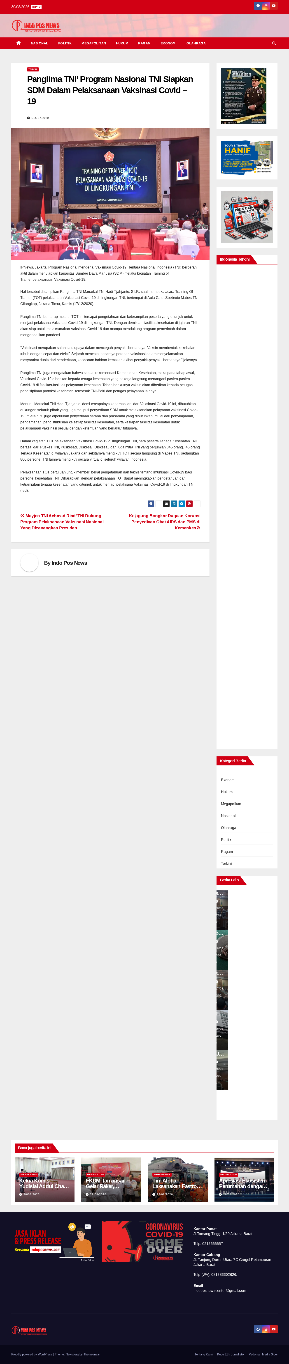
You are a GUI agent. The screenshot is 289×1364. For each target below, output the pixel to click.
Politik (65, 43)
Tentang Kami (204, 1354)
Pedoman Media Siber (263, 1354)
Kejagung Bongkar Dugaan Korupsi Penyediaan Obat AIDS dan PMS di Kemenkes (164, 521)
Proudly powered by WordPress (32, 1354)
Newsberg (72, 1354)
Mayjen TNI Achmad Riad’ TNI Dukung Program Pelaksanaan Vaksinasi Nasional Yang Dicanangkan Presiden (61, 521)
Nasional (39, 43)
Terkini (32, 69)
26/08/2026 (230, 1035)
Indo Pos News (69, 563)
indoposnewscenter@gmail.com (219, 1291)
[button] (274, 43)
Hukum (122, 43)
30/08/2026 (31, 1194)
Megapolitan (94, 43)
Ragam (144, 43)
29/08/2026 (98, 1194)
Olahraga (196, 43)
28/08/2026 (230, 915)
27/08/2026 (230, 995)
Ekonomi (169, 43)
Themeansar (92, 1354)
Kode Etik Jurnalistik (230, 1354)
